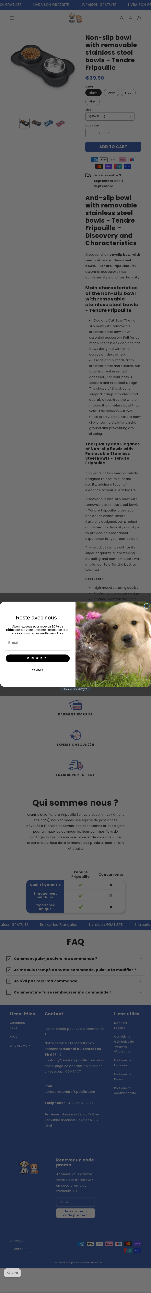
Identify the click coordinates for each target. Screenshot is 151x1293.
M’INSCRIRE (38, 658)
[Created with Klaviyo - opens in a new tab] (75, 689)
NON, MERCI (37, 670)
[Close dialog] (147, 606)
